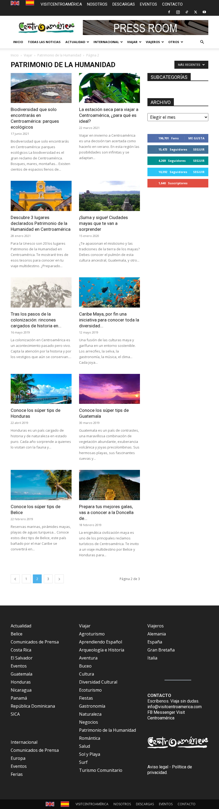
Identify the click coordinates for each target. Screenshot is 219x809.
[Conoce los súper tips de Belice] (41, 485)
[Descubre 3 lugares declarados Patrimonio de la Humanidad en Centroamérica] (41, 196)
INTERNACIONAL (106, 42)
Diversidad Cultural (98, 682)
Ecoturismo (90, 690)
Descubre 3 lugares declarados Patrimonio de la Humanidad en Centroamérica (41, 223)
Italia (152, 658)
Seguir (199, 149)
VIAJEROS (153, 42)
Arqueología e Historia (101, 650)
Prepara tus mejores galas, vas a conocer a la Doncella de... (106, 512)
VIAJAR (132, 42)
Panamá (19, 698)
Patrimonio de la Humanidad (59, 55)
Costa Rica (21, 650)
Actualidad (21, 626)
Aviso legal (157, 766)
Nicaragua (21, 690)
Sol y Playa (89, 754)
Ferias (17, 774)
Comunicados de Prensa (35, 642)
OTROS (173, 42)
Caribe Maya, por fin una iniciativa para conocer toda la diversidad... (109, 319)
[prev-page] (15, 578)
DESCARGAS (123, 4)
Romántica (89, 738)
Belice (16, 634)
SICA (15, 714)
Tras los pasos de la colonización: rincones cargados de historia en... (36, 319)
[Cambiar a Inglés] (16, 3)
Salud (84, 746)
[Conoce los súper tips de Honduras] (41, 389)
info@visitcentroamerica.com (174, 706)
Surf (83, 762)
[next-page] (59, 578)
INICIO (18, 42)
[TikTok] (187, 12)
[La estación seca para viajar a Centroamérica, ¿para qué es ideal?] (109, 88)
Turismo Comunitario (100, 770)
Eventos (19, 666)
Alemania (156, 634)
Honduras (21, 682)
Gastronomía (92, 706)
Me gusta (196, 138)
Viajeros (155, 626)
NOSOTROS (97, 4)
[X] (195, 12)
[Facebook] (169, 12)
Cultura (86, 674)
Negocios (88, 722)
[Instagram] (178, 12)
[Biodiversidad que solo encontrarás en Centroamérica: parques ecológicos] (41, 88)
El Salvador (22, 658)
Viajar (28, 55)
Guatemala (21, 674)
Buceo (85, 666)
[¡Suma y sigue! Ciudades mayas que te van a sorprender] (109, 196)
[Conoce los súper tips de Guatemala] (109, 389)
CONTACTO (172, 4)
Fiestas (86, 698)
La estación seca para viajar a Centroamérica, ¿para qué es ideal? (108, 115)
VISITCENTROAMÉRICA (61, 4)
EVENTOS (148, 4)
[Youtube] (204, 12)
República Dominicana (33, 706)
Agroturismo (92, 634)
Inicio (15, 55)
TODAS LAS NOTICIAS (44, 42)
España (154, 642)
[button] (201, 42)
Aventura (88, 658)
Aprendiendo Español (100, 642)
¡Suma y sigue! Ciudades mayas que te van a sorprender (103, 223)
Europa (18, 758)
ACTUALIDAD (75, 42)
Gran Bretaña (161, 650)
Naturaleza (90, 714)
